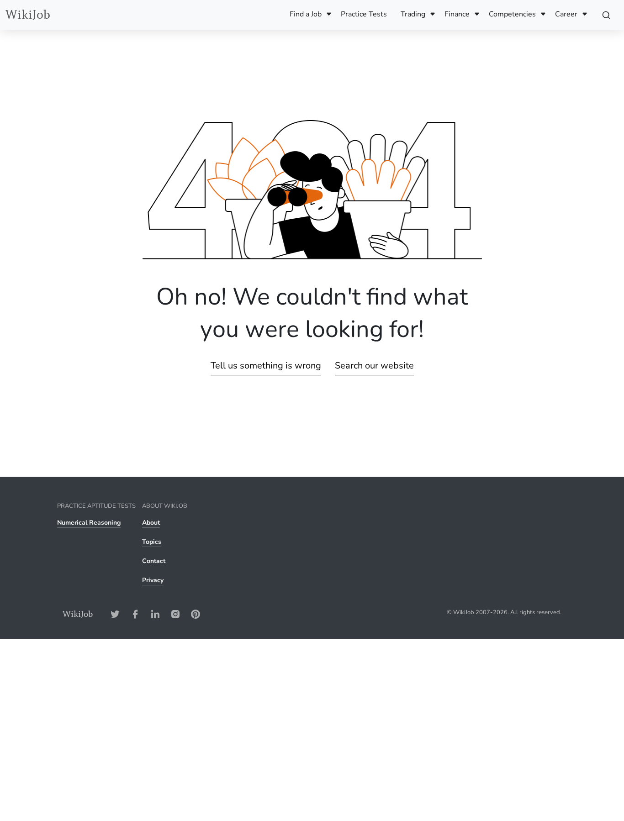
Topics (151, 541)
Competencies (512, 14)
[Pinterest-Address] (195, 614)
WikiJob (27, 15)
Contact (153, 561)
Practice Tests (364, 14)
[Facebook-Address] (135, 614)
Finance (457, 14)
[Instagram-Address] (175, 614)
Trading (413, 14)
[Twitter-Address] (115, 614)
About (151, 522)
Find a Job (306, 14)
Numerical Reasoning (89, 522)
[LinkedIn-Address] (155, 614)
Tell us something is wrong (266, 365)
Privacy (153, 580)
